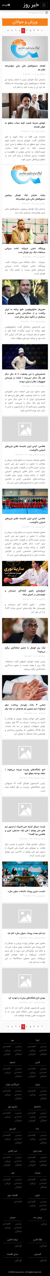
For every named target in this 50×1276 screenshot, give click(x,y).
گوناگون (43, 1246)
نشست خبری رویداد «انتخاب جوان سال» (26, 891)
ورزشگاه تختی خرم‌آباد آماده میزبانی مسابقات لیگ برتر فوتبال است (25, 250)
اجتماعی (43, 1050)
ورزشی (32, 1050)
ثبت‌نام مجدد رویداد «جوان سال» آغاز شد (26, 933)
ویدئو (4, 5)
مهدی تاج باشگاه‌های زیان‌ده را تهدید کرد (26, 998)
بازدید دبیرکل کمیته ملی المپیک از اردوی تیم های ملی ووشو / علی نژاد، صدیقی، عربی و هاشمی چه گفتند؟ (25, 830)
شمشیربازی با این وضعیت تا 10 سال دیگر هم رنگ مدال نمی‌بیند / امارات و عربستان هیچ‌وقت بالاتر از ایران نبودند (25, 378)
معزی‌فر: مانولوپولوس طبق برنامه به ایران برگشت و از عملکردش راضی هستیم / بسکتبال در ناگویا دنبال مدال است (25, 313)
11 (8, 31)
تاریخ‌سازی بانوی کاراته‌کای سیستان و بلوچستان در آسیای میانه (25, 593)
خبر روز (31, 5)
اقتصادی (31, 1046)
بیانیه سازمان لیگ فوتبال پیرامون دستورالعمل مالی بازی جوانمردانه (25, 197)
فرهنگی (43, 1054)
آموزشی (32, 1054)
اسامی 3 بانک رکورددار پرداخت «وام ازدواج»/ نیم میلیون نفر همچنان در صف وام (25, 707)
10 (12, 31)
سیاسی (43, 1046)
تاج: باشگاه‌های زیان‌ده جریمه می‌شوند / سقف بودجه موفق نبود (25, 771)
